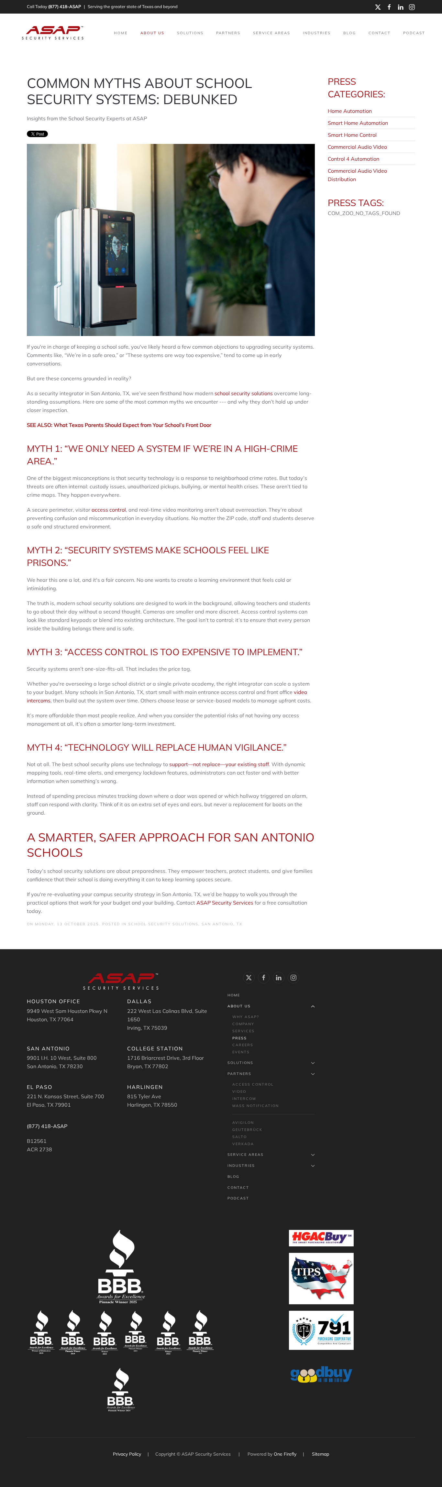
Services (243, 1031)
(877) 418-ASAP (64, 6)
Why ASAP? (245, 1017)
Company (243, 1024)
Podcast (414, 33)
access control (109, 509)
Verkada (243, 1144)
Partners (239, 1073)
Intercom (244, 1098)
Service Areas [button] (271, 33)
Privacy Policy (127, 1454)
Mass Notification (255, 1105)
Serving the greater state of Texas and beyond (133, 6)
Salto (239, 1136)
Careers (242, 1045)
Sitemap (320, 1454)
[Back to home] (53, 33)
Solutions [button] (190, 33)
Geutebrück (247, 1129)
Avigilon (243, 1122)
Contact (380, 33)
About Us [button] (152, 33)
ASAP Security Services (224, 902)
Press (239, 1038)
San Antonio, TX (222, 924)
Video (239, 1091)
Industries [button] (317, 33)
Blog (349, 33)
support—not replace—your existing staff (219, 764)
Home (121, 33)
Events (241, 1052)
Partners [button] (228, 33)
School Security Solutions (163, 924)
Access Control (253, 1084)
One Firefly (285, 1454)
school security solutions (244, 393)
